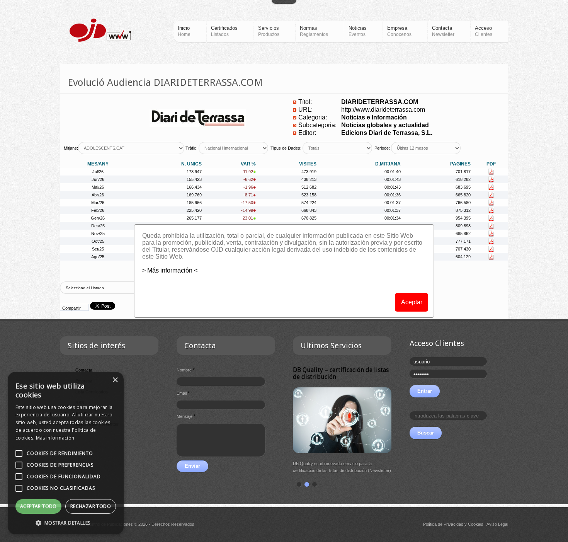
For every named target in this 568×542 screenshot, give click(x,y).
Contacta (83, 370)
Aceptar (411, 302)
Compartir (71, 308)
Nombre (186, 370)
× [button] (115, 380)
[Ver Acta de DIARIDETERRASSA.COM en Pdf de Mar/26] (491, 202)
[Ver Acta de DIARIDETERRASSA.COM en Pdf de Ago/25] (491, 257)
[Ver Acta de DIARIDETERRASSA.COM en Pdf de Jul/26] (491, 172)
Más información (55, 438)
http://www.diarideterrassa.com (383, 109)
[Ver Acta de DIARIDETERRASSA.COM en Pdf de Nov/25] (491, 233)
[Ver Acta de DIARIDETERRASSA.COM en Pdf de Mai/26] (491, 187)
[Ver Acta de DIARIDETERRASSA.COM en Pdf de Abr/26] (491, 195)
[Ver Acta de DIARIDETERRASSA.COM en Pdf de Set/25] (491, 249)
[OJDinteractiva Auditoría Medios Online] (100, 30)
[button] (65, 523)
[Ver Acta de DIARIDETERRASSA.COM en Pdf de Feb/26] (491, 210)
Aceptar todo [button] (38, 506)
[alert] (66, 453)
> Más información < (169, 270)
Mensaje (186, 416)
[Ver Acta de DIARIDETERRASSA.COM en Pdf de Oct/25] (491, 241)
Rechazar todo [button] (90, 506)
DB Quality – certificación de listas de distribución (341, 373)
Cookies (475, 524)
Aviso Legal (497, 524)
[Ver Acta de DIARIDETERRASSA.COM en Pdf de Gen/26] (491, 218)
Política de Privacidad (443, 524)
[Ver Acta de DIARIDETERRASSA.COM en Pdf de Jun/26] (491, 179)
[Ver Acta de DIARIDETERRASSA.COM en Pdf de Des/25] (491, 226)
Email (183, 393)
